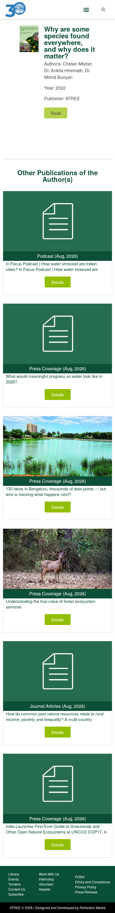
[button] (86, 9)
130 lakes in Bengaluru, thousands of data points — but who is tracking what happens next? (56, 491)
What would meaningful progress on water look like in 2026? (54, 379)
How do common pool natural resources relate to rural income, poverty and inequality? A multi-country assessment (55, 719)
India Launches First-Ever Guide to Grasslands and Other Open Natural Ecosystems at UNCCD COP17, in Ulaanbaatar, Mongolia (56, 831)
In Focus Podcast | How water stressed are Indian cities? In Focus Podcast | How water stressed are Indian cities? (52, 269)
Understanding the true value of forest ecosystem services (50, 604)
